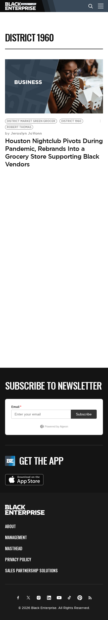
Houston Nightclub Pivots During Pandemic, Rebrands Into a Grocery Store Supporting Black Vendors (54, 152)
